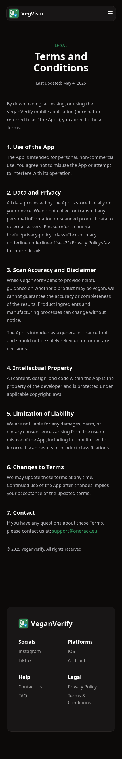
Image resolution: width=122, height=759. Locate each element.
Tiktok (25, 660)
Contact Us (30, 687)
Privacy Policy (82, 687)
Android (76, 660)
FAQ (22, 696)
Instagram (29, 651)
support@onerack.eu (74, 531)
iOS (71, 651)
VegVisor (32, 13)
